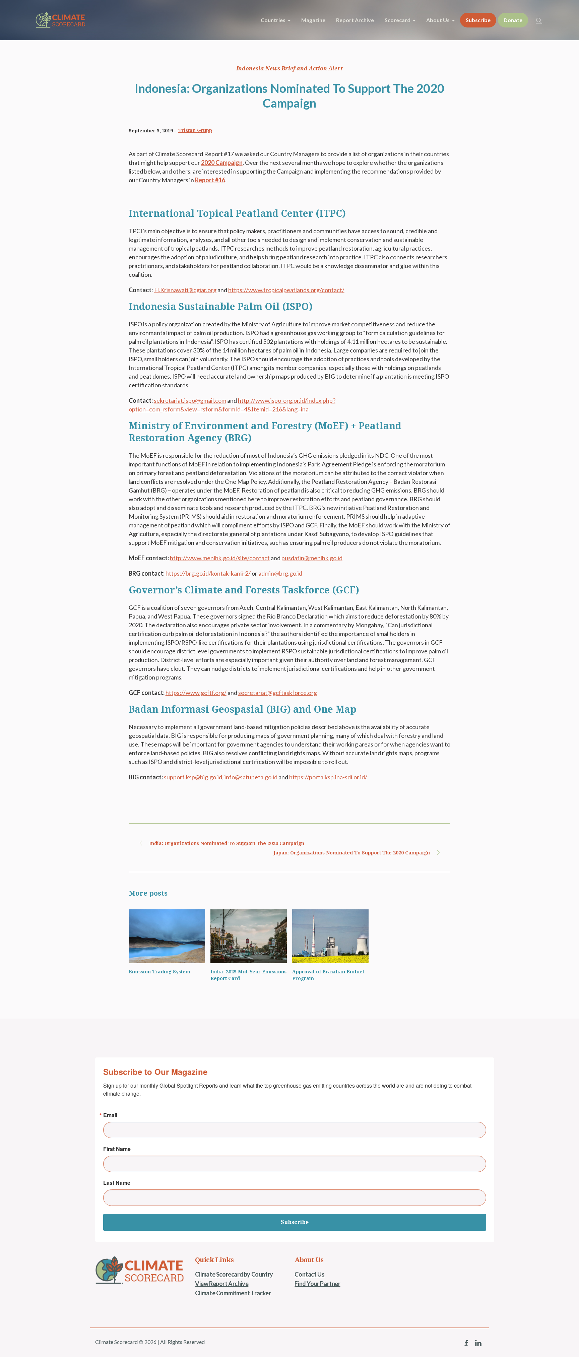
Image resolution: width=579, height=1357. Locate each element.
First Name (117, 1149)
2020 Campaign (222, 162)
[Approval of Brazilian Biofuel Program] (330, 936)
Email (110, 1115)
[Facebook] (466, 1343)
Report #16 (210, 180)
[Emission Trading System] (167, 936)
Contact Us (309, 1274)
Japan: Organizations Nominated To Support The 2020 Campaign (352, 852)
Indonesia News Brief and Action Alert (289, 68)
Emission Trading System (159, 971)
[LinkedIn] (478, 1343)
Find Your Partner (317, 1283)
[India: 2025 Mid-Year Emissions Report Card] (248, 936)
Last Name (116, 1182)
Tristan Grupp (195, 130)
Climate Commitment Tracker (233, 1293)
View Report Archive (221, 1283)
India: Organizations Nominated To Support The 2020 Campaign (226, 843)
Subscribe (295, 1222)
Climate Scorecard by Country (234, 1274)
